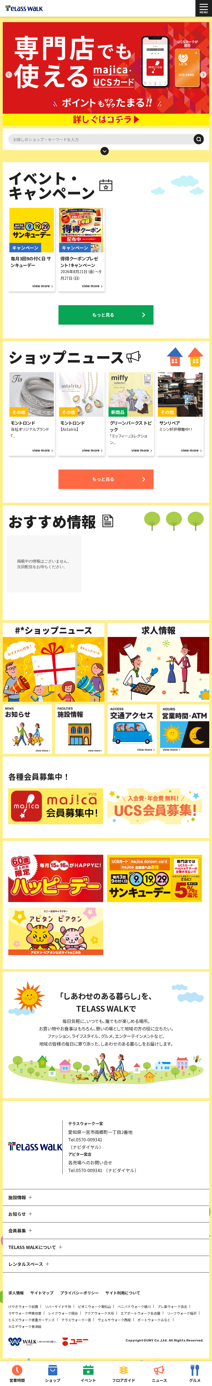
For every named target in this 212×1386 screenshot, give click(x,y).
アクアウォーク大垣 (99, 1313)
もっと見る (103, 314)
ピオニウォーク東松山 (94, 1306)
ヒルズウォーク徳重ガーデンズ (31, 1319)
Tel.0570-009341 (85, 1139)
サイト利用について (122, 1293)
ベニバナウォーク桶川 (134, 1306)
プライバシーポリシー (79, 1293)
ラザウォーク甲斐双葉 (24, 1313)
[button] (92, 118)
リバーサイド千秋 (58, 1306)
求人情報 (16, 1293)
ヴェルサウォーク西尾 (114, 1319)
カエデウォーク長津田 (24, 1326)
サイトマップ (42, 1293)
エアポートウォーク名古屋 (140, 1313)
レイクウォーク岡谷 (63, 1313)
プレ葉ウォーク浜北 (172, 1306)
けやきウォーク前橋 (23, 1306)
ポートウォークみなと (154, 1319)
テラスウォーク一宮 (76, 1319)
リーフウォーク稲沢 (182, 1313)
